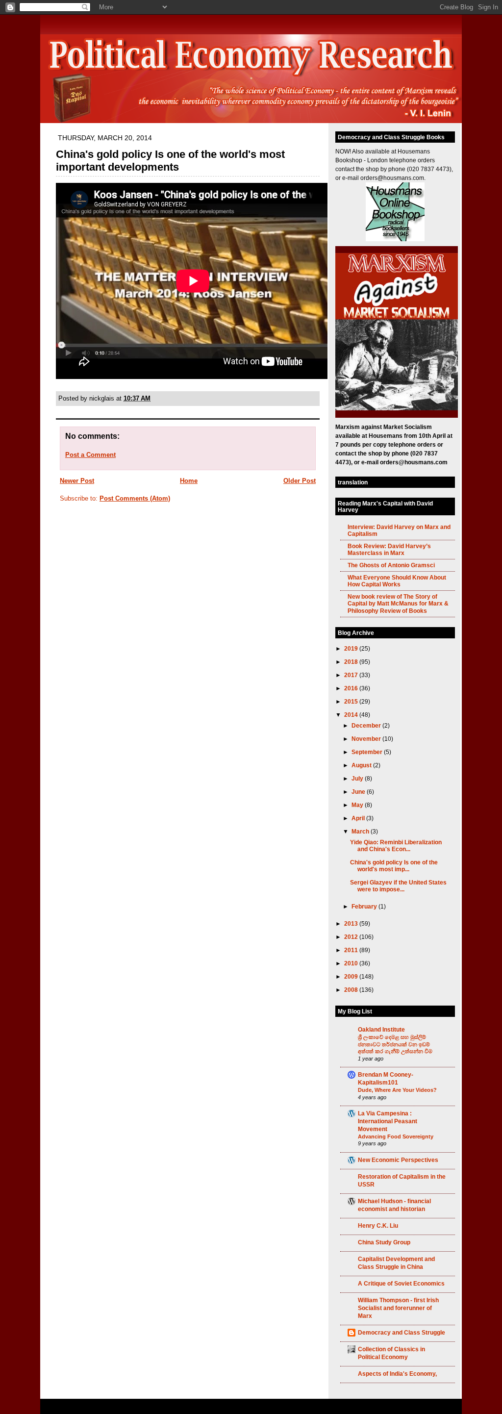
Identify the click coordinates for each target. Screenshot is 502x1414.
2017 (351, 675)
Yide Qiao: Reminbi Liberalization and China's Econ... (396, 845)
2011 (351, 950)
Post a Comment (90, 454)
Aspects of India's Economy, (397, 1373)
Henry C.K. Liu (378, 1225)
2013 (351, 923)
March (361, 831)
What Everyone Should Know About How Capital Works (397, 580)
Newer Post (77, 480)
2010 (351, 963)
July (358, 778)
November (366, 738)
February (364, 906)
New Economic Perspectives (398, 1160)
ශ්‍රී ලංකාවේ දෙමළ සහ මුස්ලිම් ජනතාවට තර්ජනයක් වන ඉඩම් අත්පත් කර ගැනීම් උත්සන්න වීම (395, 1044)
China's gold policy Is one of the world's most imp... (394, 865)
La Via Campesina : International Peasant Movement (387, 1121)
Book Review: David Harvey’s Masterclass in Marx (389, 549)
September (367, 752)
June (359, 791)
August (362, 765)
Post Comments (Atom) (135, 498)
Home (189, 480)
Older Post (299, 480)
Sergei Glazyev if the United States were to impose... (398, 885)
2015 (351, 701)
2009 (351, 976)
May (358, 805)
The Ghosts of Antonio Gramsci (391, 565)
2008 (351, 989)
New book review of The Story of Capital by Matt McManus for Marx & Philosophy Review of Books (398, 603)
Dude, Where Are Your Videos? (397, 1090)
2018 (351, 661)
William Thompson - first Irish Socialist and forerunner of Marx (398, 1308)
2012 (351, 937)
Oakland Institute (381, 1029)
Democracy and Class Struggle (401, 1332)
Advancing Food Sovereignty (395, 1136)
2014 (351, 714)
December (366, 725)
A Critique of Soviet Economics (401, 1283)
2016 (351, 688)
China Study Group (384, 1242)
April (358, 818)
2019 (351, 648)
